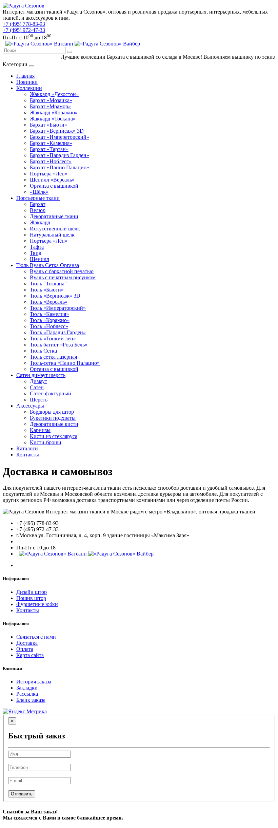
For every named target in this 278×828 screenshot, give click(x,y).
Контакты (27, 454)
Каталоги (27, 448)
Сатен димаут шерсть (40, 375)
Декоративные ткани (54, 216)
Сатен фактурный (50, 393)
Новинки (27, 82)
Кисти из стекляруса (53, 436)
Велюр (37, 210)
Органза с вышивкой (54, 186)
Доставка (27, 643)
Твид (35, 253)
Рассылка (27, 694)
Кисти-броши (45, 442)
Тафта (37, 247)
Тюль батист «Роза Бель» (58, 344)
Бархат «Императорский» (59, 137)
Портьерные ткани (38, 198)
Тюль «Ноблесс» (49, 326)
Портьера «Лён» (48, 173)
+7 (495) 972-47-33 (24, 30)
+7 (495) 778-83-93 (24, 24)
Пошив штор (31, 598)
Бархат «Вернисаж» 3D (57, 131)
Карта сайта (30, 655)
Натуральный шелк (52, 235)
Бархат (37, 204)
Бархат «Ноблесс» (51, 161)
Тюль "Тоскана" (48, 283)
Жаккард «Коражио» (54, 112)
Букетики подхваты (53, 418)
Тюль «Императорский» (58, 308)
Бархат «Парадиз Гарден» (59, 155)
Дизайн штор (31, 592)
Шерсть (38, 399)
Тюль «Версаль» (48, 302)
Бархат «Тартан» (49, 149)
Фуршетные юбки (37, 604)
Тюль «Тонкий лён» (53, 338)
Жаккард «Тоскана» (53, 118)
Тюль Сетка (43, 351)
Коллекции (29, 88)
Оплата (24, 649)
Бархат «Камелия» (51, 143)
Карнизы (40, 430)
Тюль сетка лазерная (53, 357)
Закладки (27, 688)
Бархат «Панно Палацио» (59, 167)
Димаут (38, 381)
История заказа (33, 681)
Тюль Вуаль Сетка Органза (47, 265)
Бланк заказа (30, 700)
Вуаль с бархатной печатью (62, 271)
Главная (25, 76)
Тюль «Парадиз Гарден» (58, 332)
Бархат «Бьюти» (48, 125)
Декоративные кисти (54, 424)
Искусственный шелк (55, 228)
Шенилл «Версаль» (52, 180)
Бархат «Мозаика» (51, 100)
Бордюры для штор (52, 412)
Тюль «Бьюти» (47, 290)
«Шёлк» (39, 192)
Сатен (37, 387)
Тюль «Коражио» (50, 320)
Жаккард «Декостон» (54, 94)
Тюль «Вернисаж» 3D (55, 296)
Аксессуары (30, 406)
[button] (107, 43)
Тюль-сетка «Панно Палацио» (65, 363)
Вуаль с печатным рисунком (63, 277)
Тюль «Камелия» (49, 314)
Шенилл (39, 259)
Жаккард (40, 222)
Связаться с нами (36, 637)
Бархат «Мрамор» (50, 106)
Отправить (22, 793)
